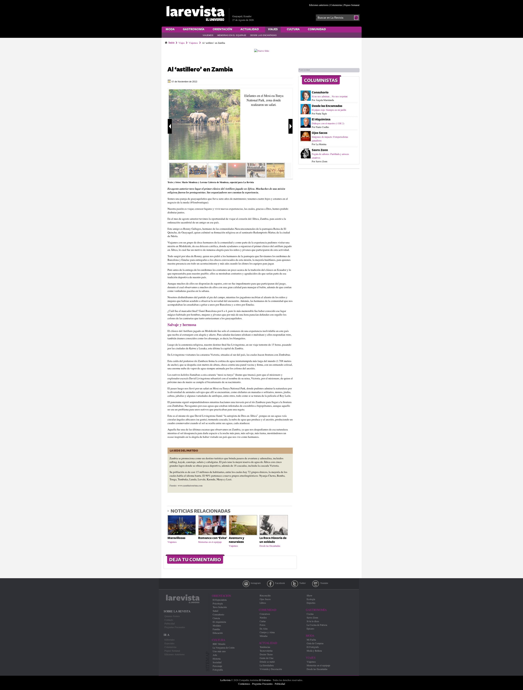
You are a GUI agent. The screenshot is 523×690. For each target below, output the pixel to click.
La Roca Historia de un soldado (272, 540)
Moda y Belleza (314, 650)
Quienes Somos (172, 616)
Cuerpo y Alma (267, 632)
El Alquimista (321, 119)
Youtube (315, 583)
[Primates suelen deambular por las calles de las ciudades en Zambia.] (256, 176)
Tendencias (265, 647)
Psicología (218, 603)
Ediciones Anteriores (174, 654)
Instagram (246, 583)
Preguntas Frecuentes (174, 627)
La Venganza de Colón (224, 647)
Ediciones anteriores (319, 5)
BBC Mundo (219, 643)
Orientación (222, 29)
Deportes (311, 602)
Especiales (169, 643)
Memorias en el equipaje (231, 35)
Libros (263, 602)
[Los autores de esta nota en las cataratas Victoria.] (217, 176)
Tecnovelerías (266, 650)
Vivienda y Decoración (271, 669)
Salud (215, 610)
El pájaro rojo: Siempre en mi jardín (329, 109)
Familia (216, 629)
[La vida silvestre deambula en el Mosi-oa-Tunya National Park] (275, 176)
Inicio (171, 42)
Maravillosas (176, 538)
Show (309, 595)
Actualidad (249, 29)
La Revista (225, 680)
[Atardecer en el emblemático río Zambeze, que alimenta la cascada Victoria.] (237, 176)
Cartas (263, 621)
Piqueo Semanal (351, 5)
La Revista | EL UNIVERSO (195, 13)
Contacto (168, 619)
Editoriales (169, 639)
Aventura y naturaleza (236, 540)
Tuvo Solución (220, 607)
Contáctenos (244, 683)
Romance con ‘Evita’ (212, 538)
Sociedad (217, 662)
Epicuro (310, 628)
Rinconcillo (265, 595)
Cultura (293, 29)
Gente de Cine (266, 658)
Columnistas (336, 5)
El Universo (265, 680)
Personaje (217, 666)
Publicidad (169, 623)
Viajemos (208, 35)
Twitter (294, 583)
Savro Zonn (320, 150)
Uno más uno (219, 651)
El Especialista (220, 599)
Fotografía (218, 669)
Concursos (265, 613)
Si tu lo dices (313, 621)
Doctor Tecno (266, 654)
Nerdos (263, 617)
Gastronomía (194, 29)
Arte (215, 654)
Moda (170, 29)
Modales (217, 625)
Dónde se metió (267, 661)
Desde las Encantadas (263, 35)
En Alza (263, 628)
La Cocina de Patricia (317, 624)
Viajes (273, 29)
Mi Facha (311, 639)
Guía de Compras (315, 643)
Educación (218, 632)
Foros (262, 624)
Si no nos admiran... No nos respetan (330, 96)
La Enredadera (267, 665)
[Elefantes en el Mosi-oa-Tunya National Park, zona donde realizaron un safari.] (204, 158)
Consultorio (320, 92)
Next (290, 126)
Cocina (310, 613)
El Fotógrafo (313, 647)
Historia (216, 658)
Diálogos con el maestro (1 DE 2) (328, 123)
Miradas (264, 635)
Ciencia (216, 618)
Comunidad (317, 29)
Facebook (270, 583)
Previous (170, 126)
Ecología (311, 599)
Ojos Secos (319, 133)
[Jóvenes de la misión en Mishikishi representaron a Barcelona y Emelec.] (198, 176)
